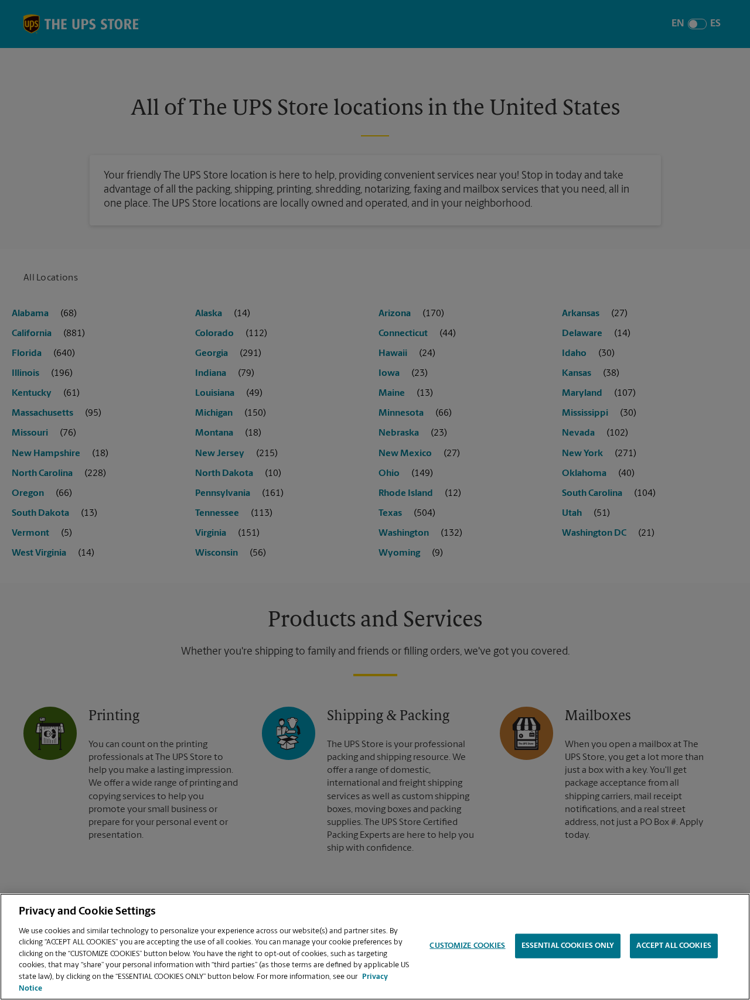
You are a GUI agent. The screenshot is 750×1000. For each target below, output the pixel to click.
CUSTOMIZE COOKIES (467, 946)
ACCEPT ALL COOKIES (673, 946)
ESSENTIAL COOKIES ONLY (568, 946)
